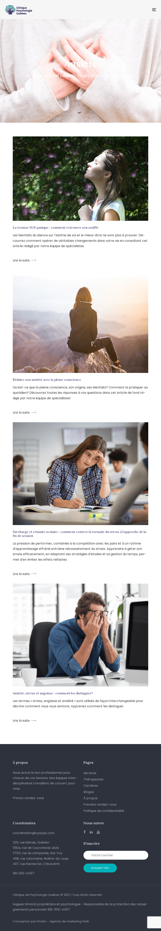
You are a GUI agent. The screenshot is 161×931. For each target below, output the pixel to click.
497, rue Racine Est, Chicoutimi (36, 864)
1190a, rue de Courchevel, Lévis (36, 847)
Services (89, 773)
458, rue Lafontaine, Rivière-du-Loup (41, 858)
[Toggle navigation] (131, 9)
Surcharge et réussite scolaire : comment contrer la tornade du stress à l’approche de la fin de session (79, 534)
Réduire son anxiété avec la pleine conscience (47, 380)
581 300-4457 (23, 873)
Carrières (90, 785)
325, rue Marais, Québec (31, 842)
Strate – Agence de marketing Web (63, 921)
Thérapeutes (93, 779)
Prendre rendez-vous (99, 804)
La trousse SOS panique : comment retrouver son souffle (56, 227)
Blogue (88, 792)
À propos (90, 798)
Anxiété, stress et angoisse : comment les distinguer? (53, 693)
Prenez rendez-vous (28, 798)
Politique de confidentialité (103, 811)
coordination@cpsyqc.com (34, 833)
